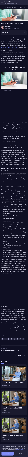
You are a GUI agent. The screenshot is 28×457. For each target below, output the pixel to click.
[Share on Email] (20, 339)
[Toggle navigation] (2, 2)
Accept (7, 453)
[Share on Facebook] (2, 339)
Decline (20, 453)
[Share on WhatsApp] (14, 339)
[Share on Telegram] (17, 339)
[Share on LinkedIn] (8, 339)
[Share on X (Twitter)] (5, 339)
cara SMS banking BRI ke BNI (9, 48)
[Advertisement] (14, 107)
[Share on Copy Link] (23, 339)
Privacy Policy (19, 449)
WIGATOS (7, 2)
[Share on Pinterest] (11, 339)
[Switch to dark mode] (25, 2)
